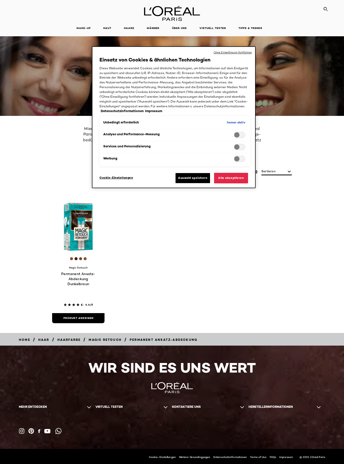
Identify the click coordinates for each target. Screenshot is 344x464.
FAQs (273, 456)
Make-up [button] (84, 28)
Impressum (286, 456)
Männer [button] (153, 28)
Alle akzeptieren (231, 178)
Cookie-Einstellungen (162, 456)
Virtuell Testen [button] (212, 28)
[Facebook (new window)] (39, 431)
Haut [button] (107, 28)
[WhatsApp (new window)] (58, 431)
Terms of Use (258, 456)
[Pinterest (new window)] (31, 431)
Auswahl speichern (193, 178)
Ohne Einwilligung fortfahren (233, 52)
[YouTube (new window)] (47, 431)
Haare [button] (129, 28)
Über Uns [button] (179, 28)
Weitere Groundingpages (194, 456)
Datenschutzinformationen (230, 456)
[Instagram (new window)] (21, 431)
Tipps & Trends (250, 28)
